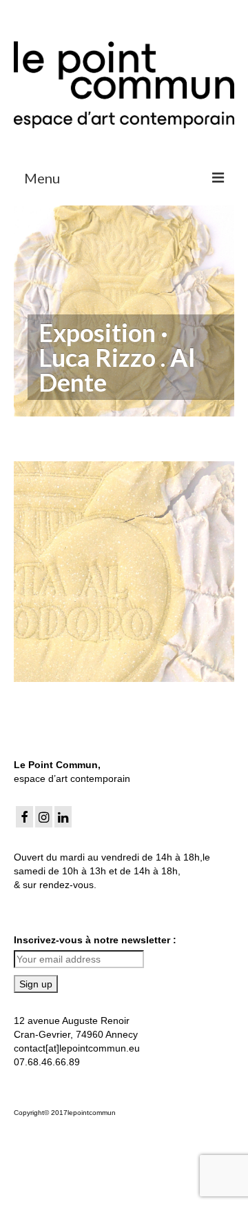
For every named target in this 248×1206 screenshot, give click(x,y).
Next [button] (222, 571)
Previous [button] (26, 571)
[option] (124, 571)
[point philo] (124, 571)
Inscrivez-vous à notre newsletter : (95, 939)
